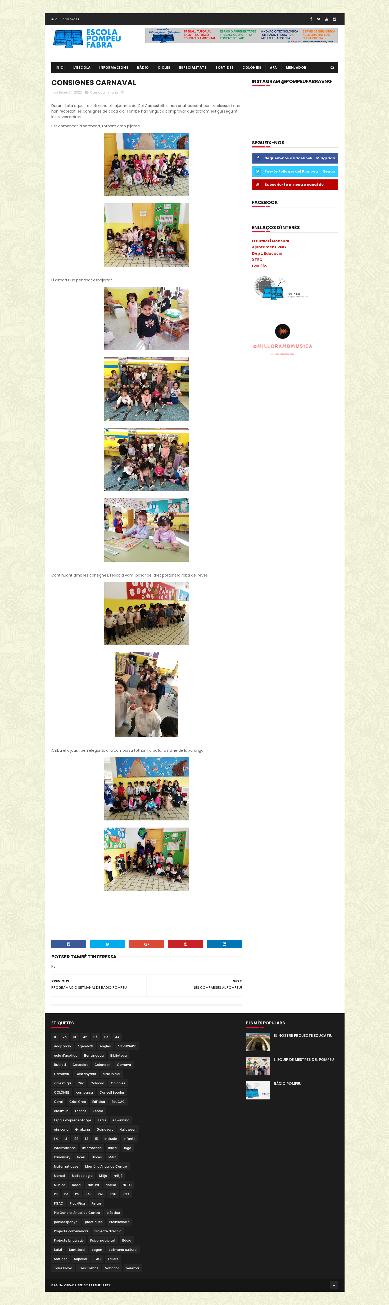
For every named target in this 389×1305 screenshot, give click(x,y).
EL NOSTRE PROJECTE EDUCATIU (303, 1035)
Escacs (80, 1111)
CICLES (164, 67)
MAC (112, 1157)
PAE (88, 1194)
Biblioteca (118, 1055)
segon (97, 1249)
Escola (98, 1111)
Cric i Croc (77, 1101)
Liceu (81, 1157)
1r (55, 1037)
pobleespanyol (66, 1222)
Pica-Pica (77, 1203)
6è (106, 1037)
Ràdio (126, 1240)
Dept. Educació (267, 253)
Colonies (118, 1083)
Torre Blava (63, 1268)
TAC (97, 1259)
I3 (66, 1138)
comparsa (84, 1092)
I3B (76, 1138)
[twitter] (318, 19)
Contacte (70, 19)
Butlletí (60, 1064)
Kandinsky (62, 1157)
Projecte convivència (71, 1231)
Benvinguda (94, 1055)
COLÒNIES (62, 1092)
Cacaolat (80, 1064)
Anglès (105, 1046)
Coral (58, 1101)
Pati (113, 1194)
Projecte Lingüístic (69, 1240)
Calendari (102, 1064)
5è (95, 1037)
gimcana (61, 1129)
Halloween (128, 1129)
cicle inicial (111, 1074)
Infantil (113, 92)
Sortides (224, 67)
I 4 (56, 1138)
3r (74, 1037)
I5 (96, 1138)
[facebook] (311, 19)
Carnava (124, 1064)
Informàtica (92, 1148)
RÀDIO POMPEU (288, 1083)
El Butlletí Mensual (270, 241)
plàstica (113, 1212)
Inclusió (111, 1138)
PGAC (58, 1203)
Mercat (59, 1175)
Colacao (97, 1083)
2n (65, 1037)
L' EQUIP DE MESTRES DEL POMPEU (304, 1059)
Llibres (97, 1157)
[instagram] (334, 19)
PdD (126, 1194)
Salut (58, 1249)
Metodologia (82, 1175)
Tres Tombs (88, 1268)
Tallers (112, 1259)
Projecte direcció (107, 1231)
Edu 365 (259, 266)
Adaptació (62, 1046)
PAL (100, 1194)
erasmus (61, 1111)
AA (117, 1037)
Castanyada (85, 1074)
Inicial (112, 1148)
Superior (80, 1259)
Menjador (296, 67)
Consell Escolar (111, 1092)
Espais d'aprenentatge (72, 1120)
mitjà (118, 1175)
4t (85, 1037)
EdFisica (98, 1101)
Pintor (96, 1203)
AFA (273, 67)
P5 (77, 1194)
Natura (93, 1185)
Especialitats (193, 67)
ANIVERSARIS (127, 1046)
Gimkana (82, 1129)
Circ (81, 1083)
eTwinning (120, 1120)
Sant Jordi (77, 1249)
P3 (122, 92)
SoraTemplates (97, 1285)
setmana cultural (123, 1249)
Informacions (113, 67)
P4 (66, 1194)
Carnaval (98, 92)
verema (132, 1268)
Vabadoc (112, 1268)
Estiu (102, 1120)
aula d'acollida (66, 1055)
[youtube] (326, 19)
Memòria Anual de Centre (106, 1166)
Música (59, 1185)
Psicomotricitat (103, 1240)
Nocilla (111, 1185)
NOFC (127, 1185)
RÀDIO (143, 67)
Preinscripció (119, 1222)
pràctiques (94, 1222)
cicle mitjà (62, 1083)
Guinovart (105, 1129)
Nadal (76, 1185)
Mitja (103, 1175)
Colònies (251, 67)
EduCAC (118, 1101)
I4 (86, 1138)
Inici (55, 19)
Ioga (127, 1148)
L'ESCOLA (82, 67)
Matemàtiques (66, 1166)
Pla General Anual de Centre (77, 1212)
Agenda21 (85, 1046)
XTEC (257, 259)
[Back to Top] (334, 1285)
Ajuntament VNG (269, 247)
